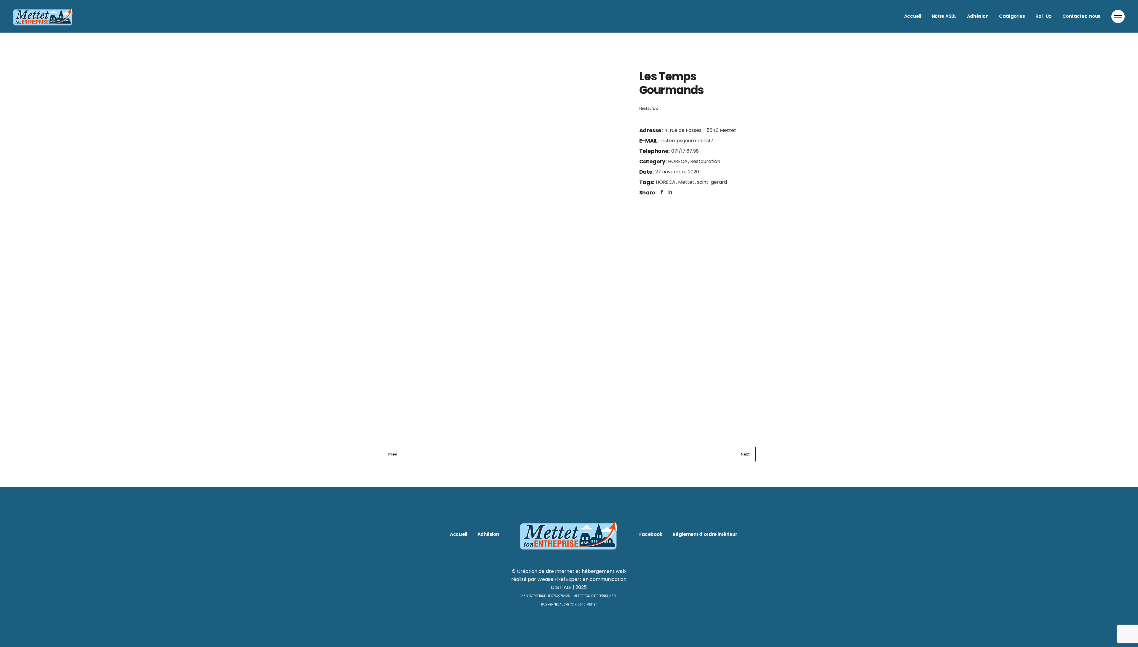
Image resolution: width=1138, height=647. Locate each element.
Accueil (458, 534)
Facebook (650, 534)
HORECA (678, 161)
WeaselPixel (551, 579)
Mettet (687, 182)
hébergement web (604, 571)
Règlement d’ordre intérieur (705, 534)
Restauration (705, 161)
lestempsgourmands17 (686, 140)
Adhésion (488, 534)
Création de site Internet (545, 571)
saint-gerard (712, 182)
